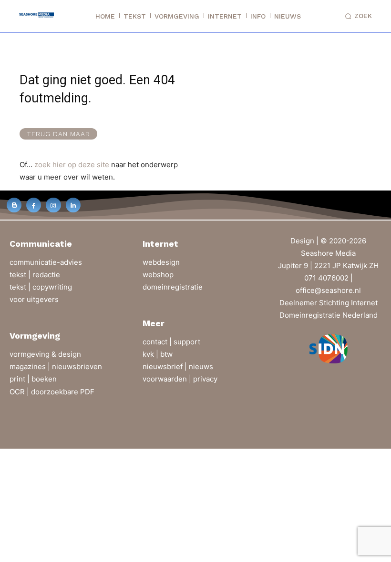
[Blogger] (14, 205)
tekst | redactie (35, 274)
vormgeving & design (45, 354)
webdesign (161, 262)
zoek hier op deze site (71, 164)
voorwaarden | (168, 378)
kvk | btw (158, 354)
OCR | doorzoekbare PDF (52, 391)
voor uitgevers (34, 299)
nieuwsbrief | (166, 366)
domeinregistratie (173, 286)
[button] (357, 16)
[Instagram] (53, 205)
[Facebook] (33, 205)
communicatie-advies (46, 262)
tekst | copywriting (41, 286)
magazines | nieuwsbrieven (56, 366)
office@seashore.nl (328, 290)
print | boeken (33, 378)
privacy (205, 378)
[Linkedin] (73, 205)
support (187, 341)
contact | (158, 341)
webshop (158, 274)
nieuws (201, 366)
